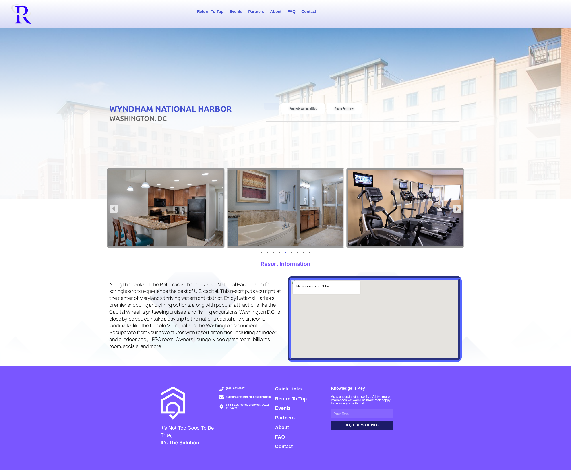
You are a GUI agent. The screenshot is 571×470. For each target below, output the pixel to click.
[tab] (271, 106)
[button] (113, 208)
